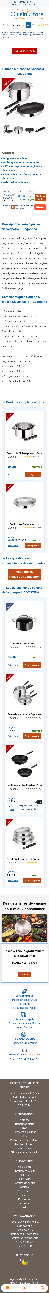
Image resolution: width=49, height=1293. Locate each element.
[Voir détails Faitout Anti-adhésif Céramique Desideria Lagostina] (24, 622)
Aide (24, 1207)
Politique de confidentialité (24, 1140)
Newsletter (24, 1203)
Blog (24, 1128)
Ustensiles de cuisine (24, 1132)
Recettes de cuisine (24, 1183)
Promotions (24, 1199)
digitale (23, 1279)
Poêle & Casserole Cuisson (18, 32)
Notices (24, 1187)
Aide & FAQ (24, 1167)
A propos (25, 1120)
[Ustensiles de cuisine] (24, 13)
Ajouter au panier (32, 665)
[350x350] (18, 134)
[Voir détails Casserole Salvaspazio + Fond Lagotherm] (24, 432)
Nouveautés (24, 1191)
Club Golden (24, 1179)
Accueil (4, 32)
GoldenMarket (24, 1283)
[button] (28, 25)
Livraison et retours (24, 1171)
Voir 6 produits (33, 475)
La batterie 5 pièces (8, 196)
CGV (24, 1136)
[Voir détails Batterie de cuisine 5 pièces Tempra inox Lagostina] (24, 693)
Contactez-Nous (24, 1124)
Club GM (25, 1175)
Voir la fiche (13, 475)
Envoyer (24, 975)
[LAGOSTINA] (24, 62)
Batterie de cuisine (35, 32)
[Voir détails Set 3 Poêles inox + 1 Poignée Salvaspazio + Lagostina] (24, 837)
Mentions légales (24, 1144)
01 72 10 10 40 (24, 1054)
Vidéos (24, 1195)
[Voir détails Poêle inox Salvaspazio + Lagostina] (24, 503)
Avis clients (24, 1148)
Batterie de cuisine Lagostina (12, 35)
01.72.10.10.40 (24, 1242)
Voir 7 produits (33, 546)
